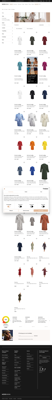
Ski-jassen (3, 372)
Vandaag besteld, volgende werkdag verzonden (17, 379)
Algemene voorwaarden (5, 398)
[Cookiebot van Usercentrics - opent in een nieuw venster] (43, 189)
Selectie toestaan (26, 210)
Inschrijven (36, 335)
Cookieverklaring (19, 398)
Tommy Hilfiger (17, 357)
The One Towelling (6, 19)
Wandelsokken (4, 377)
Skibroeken (4, 370)
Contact (28, 361)
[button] (42, 1)
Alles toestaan (40, 210)
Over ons (28, 353)
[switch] (20, 206)
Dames (6, 9)
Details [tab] (26, 191)
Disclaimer (14, 398)
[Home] (4, 4)
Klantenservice (29, 356)
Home (3, 9)
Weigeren (11, 210)
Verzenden (28, 363)
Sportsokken (4, 382)
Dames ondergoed (5, 357)
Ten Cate (4, 18)
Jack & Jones (16, 362)
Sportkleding (4, 380)
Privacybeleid (10, 398)
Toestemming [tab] (10, 191)
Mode (9, 9)
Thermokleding (4, 375)
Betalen (28, 368)
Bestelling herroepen (30, 358)
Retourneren (29, 366)
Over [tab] (41, 191)
